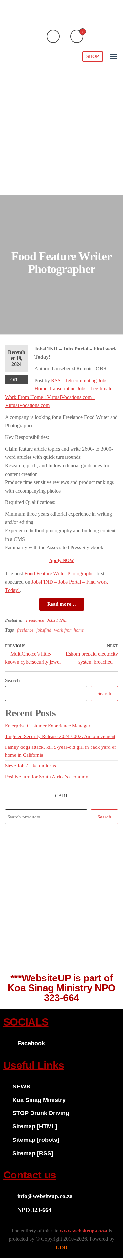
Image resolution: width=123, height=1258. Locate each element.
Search (12, 680)
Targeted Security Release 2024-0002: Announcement (60, 736)
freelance (25, 630)
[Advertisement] (61, 130)
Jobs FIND (57, 620)
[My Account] (53, 36)
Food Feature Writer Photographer (59, 573)
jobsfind (43, 630)
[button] (113, 57)
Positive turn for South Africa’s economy (46, 776)
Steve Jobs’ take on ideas (30, 765)
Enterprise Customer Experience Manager (47, 725)
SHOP (92, 56)
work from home (69, 630)
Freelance (35, 620)
